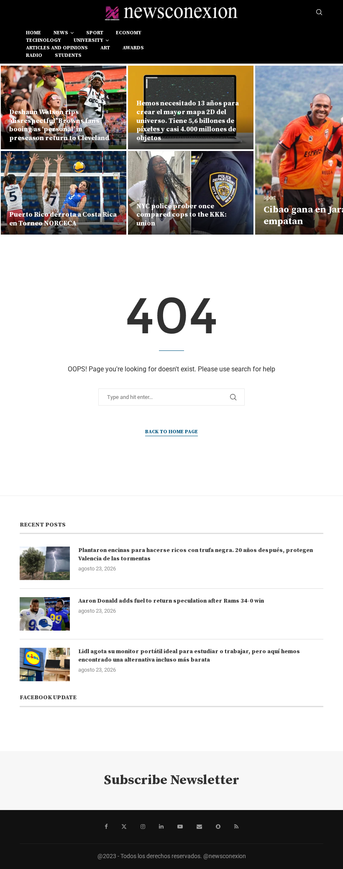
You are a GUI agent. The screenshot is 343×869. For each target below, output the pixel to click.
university (88, 40)
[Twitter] (124, 827)
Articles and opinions (57, 48)
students (68, 55)
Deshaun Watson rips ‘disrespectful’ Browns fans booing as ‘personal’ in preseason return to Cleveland (59, 125)
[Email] (199, 827)
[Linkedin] (161, 827)
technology (43, 40)
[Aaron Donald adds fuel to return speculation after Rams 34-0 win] (45, 614)
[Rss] (236, 827)
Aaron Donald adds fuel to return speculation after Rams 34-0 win (171, 601)
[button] (15, 150)
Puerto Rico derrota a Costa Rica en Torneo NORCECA (63, 218)
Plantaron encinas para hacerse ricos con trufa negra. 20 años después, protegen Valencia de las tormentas (195, 554)
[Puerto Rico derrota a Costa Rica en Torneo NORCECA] (63, 193)
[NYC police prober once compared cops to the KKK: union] (190, 193)
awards (133, 48)
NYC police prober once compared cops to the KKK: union (181, 215)
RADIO (34, 55)
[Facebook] (106, 827)
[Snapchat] (218, 827)
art (105, 48)
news (61, 33)
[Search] (319, 12)
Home (33, 33)
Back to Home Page (171, 432)
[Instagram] (143, 827)
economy (128, 33)
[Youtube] (180, 827)
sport (94, 33)
